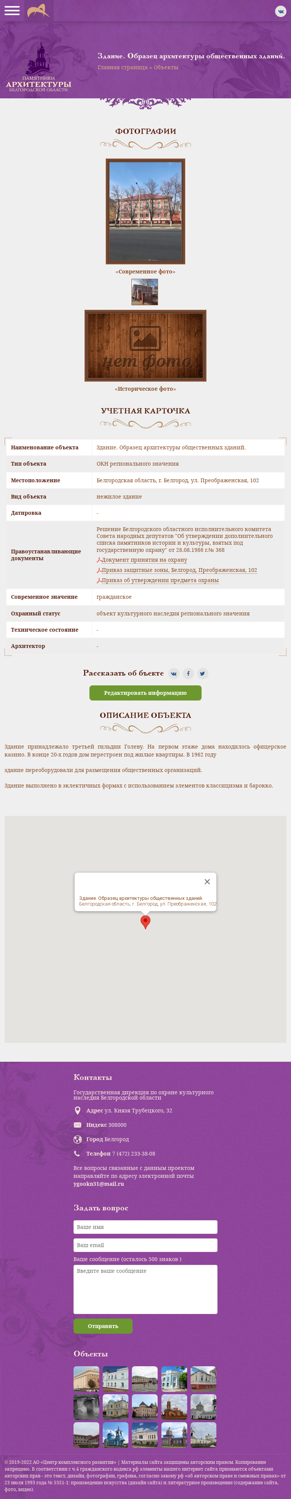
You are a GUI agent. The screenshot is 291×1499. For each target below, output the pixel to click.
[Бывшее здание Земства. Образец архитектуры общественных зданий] (174, 1379)
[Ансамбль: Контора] (145, 1379)
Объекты (166, 67)
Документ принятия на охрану (144, 559)
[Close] (207, 882)
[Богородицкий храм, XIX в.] (203, 1407)
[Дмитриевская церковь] (203, 1435)
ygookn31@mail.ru (99, 1183)
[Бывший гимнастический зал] (203, 1379)
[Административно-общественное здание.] (86, 1379)
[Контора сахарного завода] (145, 1435)
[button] (145, 922)
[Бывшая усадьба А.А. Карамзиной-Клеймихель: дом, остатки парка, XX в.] (86, 1435)
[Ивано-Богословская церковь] (174, 1435)
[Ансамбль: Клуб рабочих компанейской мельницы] (115, 1407)
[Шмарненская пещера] (86, 1407)
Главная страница (123, 67)
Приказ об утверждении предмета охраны (160, 580)
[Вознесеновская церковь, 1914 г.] (174, 1407)
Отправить (103, 1326)
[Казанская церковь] (115, 1435)
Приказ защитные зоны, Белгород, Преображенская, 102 (179, 570)
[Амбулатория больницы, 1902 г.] (115, 1379)
